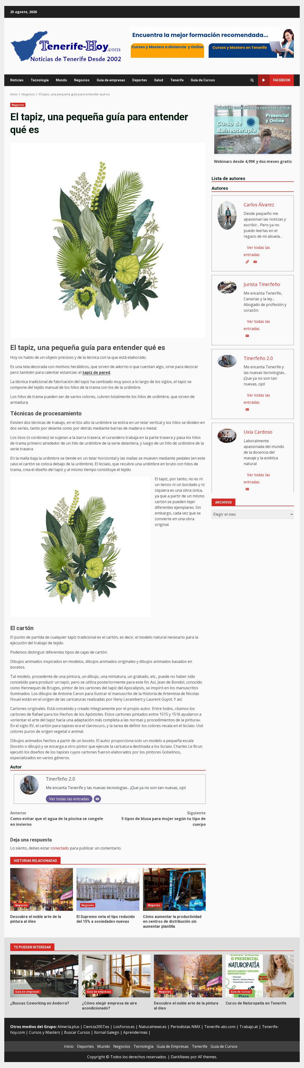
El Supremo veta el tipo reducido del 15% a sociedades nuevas (107, 889)
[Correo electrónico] (97, 798)
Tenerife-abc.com (219, 1026)
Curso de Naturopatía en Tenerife (260, 976)
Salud (158, 80)
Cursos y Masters (44, 1032)
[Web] (247, 261)
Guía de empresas (111, 80)
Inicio (69, 1046)
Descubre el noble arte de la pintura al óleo (41, 889)
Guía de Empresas (173, 1046)
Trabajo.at (248, 1026)
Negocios (82, 80)
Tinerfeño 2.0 (60, 779)
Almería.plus (68, 1026)
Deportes (139, 80)
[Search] (252, 80)
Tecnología (40, 80)
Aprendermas (135, 1032)
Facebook (281, 80)
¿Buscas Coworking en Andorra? (44, 976)
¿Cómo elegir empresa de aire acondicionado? (116, 976)
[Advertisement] (211, 41)
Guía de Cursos (203, 80)
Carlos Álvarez (259, 204)
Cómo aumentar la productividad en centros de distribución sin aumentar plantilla (174, 889)
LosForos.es (124, 1026)
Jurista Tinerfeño (262, 284)
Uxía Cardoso (258, 432)
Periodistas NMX (185, 1026)
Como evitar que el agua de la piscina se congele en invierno (56, 818)
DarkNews (180, 1056)
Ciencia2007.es (96, 1026)
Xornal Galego (106, 1032)
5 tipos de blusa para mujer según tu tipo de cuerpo (163, 818)
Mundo (61, 80)
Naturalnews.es (152, 1026)
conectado (60, 848)
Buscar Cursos (77, 1032)
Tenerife (177, 80)
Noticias (17, 80)
